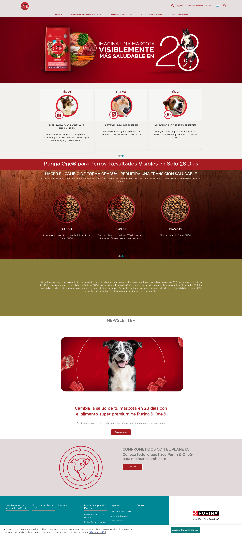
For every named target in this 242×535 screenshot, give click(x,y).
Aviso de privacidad (119, 516)
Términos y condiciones (120, 511)
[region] (121, 530)
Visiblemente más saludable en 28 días (86, 14)
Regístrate (181, 6)
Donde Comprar (195, 6)
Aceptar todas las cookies (185, 530)
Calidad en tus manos (179, 14)
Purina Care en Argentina (95, 522)
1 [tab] (119, 156)
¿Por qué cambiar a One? (121, 14)
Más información (97, 532)
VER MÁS (132, 467)
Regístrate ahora (121, 432)
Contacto (142, 505)
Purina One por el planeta (151, 14)
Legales (114, 505)
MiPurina (209, 6)
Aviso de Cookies (117, 521)
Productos (58, 14)
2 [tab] (123, 156)
